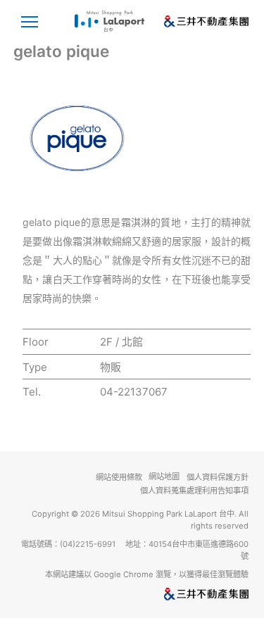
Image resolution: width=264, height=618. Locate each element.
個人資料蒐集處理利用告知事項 (194, 491)
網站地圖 (164, 477)
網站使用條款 (119, 477)
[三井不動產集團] (132, 594)
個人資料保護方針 (218, 477)
